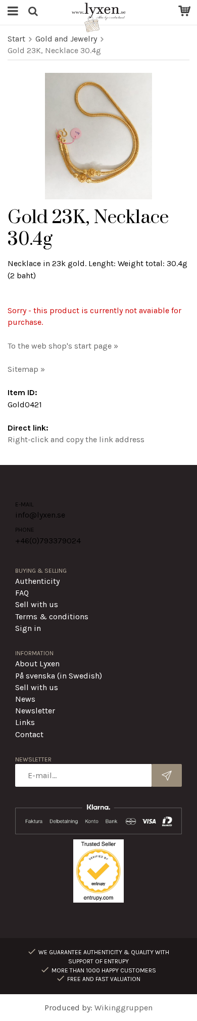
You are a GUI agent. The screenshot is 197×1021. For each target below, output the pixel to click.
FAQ (22, 593)
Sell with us (36, 604)
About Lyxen (37, 663)
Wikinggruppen (123, 1007)
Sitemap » (26, 369)
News (25, 699)
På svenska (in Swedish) (58, 675)
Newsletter (35, 710)
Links (25, 722)
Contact (29, 734)
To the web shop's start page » (63, 346)
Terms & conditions (51, 616)
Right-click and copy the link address (76, 439)
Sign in (28, 628)
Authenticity (37, 581)
